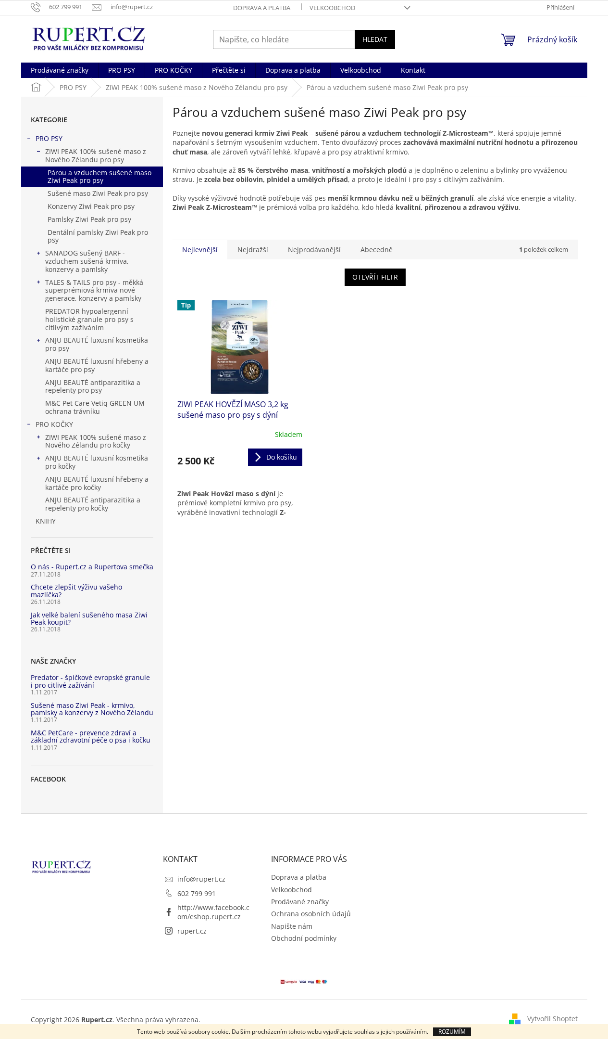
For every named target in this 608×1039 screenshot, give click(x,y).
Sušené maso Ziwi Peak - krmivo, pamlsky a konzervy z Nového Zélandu (92, 709)
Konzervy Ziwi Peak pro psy (91, 206)
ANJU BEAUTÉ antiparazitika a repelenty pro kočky (92, 504)
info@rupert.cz (201, 879)
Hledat (374, 39)
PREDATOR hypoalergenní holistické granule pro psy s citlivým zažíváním (89, 319)
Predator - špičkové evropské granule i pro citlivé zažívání (90, 681)
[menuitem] (59, 70)
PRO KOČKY (54, 424)
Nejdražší (252, 249)
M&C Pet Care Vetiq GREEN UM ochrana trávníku (95, 407)
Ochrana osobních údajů (311, 913)
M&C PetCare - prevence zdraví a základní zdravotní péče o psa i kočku (90, 736)
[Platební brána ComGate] (304, 980)
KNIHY (46, 521)
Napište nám (291, 926)
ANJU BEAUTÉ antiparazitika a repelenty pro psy (92, 386)
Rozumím (452, 1031)
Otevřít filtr (375, 277)
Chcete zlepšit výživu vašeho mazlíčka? (76, 590)
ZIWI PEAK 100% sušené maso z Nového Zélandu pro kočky (95, 441)
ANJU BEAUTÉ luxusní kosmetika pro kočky (96, 462)
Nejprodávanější (314, 249)
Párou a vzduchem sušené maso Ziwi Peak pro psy (99, 176)
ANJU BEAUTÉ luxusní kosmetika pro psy (96, 344)
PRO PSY (49, 138)
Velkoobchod (332, 7)
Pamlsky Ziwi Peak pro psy (89, 219)
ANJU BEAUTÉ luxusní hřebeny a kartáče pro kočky (97, 483)
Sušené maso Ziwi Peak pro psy (98, 193)
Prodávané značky (300, 901)
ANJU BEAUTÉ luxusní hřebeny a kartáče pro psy (97, 365)
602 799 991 (196, 893)
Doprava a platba (261, 7)
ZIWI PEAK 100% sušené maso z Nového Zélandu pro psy (95, 155)
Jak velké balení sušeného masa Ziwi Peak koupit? (89, 618)
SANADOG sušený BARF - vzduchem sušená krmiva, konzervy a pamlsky (87, 261)
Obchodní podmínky (303, 938)
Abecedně (376, 249)
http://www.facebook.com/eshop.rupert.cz (213, 912)
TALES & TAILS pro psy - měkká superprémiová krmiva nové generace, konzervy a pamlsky (94, 290)
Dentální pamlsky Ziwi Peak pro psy (98, 236)
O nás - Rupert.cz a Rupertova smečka (92, 566)
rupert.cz (192, 931)
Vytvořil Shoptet (552, 1018)
